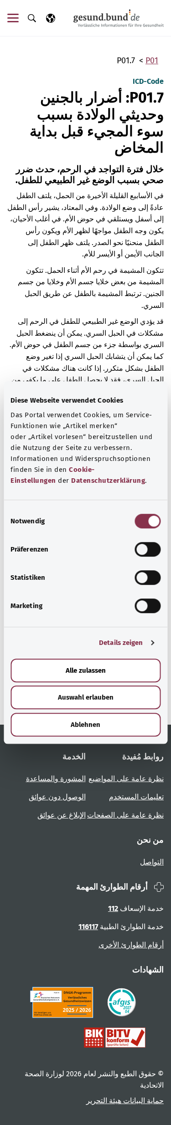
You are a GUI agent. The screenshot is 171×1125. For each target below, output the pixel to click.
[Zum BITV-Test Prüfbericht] (114, 1038)
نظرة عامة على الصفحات (125, 815)
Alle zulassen (86, 670)
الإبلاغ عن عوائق (61, 815)
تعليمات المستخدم (136, 797)
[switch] (148, 549)
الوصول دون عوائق (57, 797)
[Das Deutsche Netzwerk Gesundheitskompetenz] (63, 1002)
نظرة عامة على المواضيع (126, 778)
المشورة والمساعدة (56, 778)
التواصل (152, 862)
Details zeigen (121, 643)
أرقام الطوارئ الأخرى (131, 945)
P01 (151, 61)
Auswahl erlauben (86, 697)
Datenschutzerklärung (108, 480)
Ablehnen (85, 725)
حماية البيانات (142, 1100)
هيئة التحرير (103, 1100)
